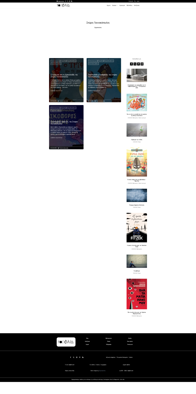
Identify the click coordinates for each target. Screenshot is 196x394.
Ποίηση (139, 141)
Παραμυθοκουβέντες (71, 60)
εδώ (111, 379)
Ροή (135, 1)
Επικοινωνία (131, 1)
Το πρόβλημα (137, 271)
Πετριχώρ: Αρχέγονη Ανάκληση (136, 205)
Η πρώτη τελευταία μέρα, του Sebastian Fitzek (136, 246)
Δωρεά (138, 1)
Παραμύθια (63, 60)
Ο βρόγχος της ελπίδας (136, 139)
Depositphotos (102, 370)
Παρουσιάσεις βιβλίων (56, 63)
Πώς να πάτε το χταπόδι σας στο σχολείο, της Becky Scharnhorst (137, 114)
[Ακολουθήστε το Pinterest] (138, 63)
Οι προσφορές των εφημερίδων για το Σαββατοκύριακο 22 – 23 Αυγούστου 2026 (137, 86)
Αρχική (108, 5)
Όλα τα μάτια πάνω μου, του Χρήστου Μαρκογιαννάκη (137, 312)
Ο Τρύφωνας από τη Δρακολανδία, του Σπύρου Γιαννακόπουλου (66, 82)
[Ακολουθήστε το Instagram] (142, 63)
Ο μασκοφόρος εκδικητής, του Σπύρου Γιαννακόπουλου (66, 129)
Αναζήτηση (136, 5)
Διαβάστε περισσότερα (56, 90)
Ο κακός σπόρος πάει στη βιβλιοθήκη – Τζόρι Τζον (136, 180)
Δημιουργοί (122, 5)
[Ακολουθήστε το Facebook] (131, 63)
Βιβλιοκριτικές (135, 117)
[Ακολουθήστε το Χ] (135, 63)
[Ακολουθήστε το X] (73, 357)
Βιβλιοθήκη (129, 5)
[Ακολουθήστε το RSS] (83, 357)
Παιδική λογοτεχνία (55, 60)
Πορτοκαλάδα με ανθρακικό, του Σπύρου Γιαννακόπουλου (104, 82)
